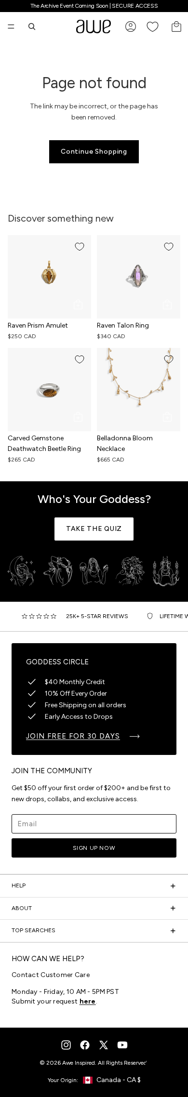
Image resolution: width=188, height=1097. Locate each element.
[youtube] (122, 1045)
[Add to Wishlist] (79, 246)
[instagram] (66, 1045)
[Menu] (11, 26)
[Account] (130, 26)
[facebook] (85, 1045)
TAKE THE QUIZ (94, 529)
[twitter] (103, 1045)
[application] (159, 1068)
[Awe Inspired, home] (93, 26)
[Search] (31, 26)
